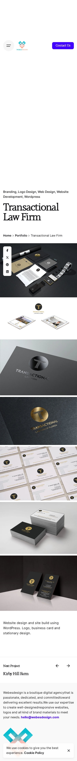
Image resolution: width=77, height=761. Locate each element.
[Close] (69, 751)
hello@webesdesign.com (40, 717)
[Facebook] (7, 250)
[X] (7, 257)
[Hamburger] (8, 45)
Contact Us (63, 45)
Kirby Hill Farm (16, 673)
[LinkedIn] (7, 271)
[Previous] (57, 665)
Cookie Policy (34, 753)
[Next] (68, 665)
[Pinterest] (7, 264)
